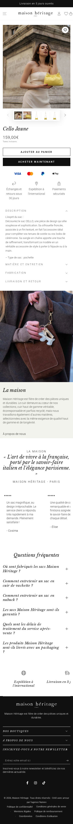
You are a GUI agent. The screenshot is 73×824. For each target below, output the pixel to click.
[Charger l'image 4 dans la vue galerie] (46, 115)
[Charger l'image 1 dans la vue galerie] (18, 115)
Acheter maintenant (36, 161)
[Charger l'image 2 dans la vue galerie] (27, 115)
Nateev (42, 802)
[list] (36, 680)
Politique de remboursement (48, 811)
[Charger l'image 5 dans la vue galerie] (55, 115)
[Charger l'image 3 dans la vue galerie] (36, 115)
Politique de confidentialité (20, 807)
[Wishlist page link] (66, 13)
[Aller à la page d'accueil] (35, 13)
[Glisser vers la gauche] (8, 115)
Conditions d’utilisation (47, 816)
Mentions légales (22, 811)
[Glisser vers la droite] (65, 115)
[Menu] (4, 13)
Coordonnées (25, 816)
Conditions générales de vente (51, 806)
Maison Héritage (20, 798)
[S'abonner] (68, 761)
